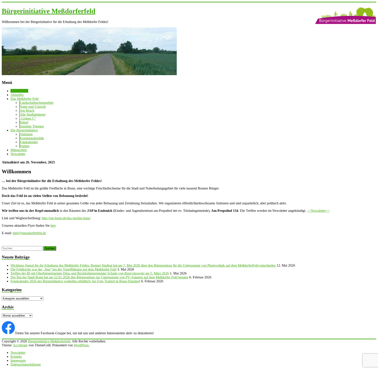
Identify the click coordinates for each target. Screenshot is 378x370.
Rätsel (24, 122)
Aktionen (26, 134)
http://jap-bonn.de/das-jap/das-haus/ (66, 218)
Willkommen (19, 91)
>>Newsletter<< (318, 210)
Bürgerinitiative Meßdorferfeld (48, 11)
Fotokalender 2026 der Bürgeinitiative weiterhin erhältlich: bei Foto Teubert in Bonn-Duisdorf (75, 281)
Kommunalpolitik (32, 138)
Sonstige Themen (32, 126)
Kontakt (16, 356)
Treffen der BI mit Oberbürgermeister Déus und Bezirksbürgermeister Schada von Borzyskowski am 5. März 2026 (89, 273)
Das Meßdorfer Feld (24, 99)
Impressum (18, 360)
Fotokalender (29, 142)
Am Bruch (27, 110)
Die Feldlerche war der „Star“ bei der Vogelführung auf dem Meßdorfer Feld (63, 269)
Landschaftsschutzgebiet (36, 102)
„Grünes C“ (28, 118)
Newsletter (17, 154)
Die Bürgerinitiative (24, 130)
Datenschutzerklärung (25, 364)
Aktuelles (17, 95)
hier (53, 225)
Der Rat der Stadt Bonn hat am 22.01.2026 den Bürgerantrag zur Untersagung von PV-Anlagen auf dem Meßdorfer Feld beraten (99, 277)
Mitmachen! (18, 150)
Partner (25, 146)
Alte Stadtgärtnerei (33, 114)
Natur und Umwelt (33, 106)
